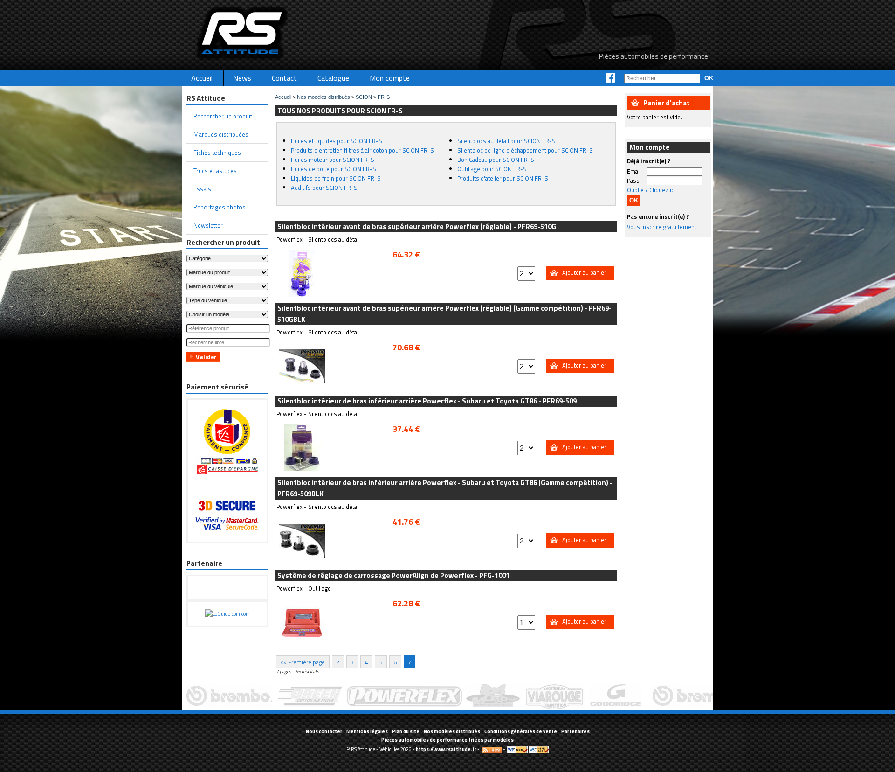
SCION (364, 97)
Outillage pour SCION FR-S (492, 169)
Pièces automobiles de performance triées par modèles (447, 740)
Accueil (283, 97)
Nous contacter (324, 731)
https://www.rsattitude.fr (446, 749)
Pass (633, 180)
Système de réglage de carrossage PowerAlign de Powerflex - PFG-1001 (393, 575)
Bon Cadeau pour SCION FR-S (495, 159)
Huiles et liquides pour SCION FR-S (336, 141)
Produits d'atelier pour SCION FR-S (502, 178)
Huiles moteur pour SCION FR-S (332, 159)
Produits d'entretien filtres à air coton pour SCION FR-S (362, 150)
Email (634, 171)
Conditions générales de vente (520, 731)
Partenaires (575, 731)
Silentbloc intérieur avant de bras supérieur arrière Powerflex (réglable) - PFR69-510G (416, 226)
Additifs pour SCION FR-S (324, 187)
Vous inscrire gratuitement (661, 226)
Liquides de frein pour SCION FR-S (336, 178)
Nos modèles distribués (323, 97)
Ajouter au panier (584, 272)
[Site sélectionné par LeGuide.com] (227, 614)
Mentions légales (367, 731)
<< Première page (302, 661)
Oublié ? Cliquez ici (651, 190)
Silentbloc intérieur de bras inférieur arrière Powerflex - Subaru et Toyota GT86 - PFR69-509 (427, 401)
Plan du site (406, 731)
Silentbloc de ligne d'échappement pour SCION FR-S (525, 150)
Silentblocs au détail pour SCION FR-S (506, 141)
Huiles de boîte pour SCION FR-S (333, 169)
